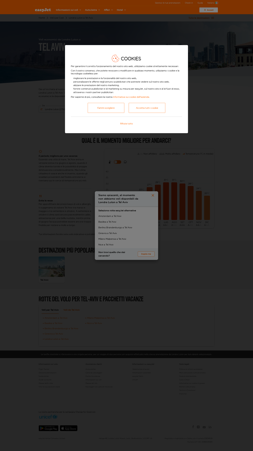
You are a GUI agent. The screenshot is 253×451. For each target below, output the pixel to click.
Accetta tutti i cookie (147, 108)
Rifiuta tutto (126, 123)
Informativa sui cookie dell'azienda (131, 97)
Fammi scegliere (106, 108)
